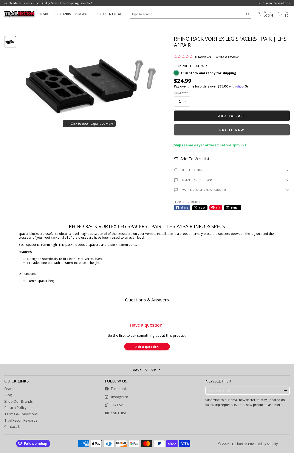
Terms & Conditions (21, 414)
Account (264, 14)
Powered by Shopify (263, 443)
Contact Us (13, 426)
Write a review (226, 57)
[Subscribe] (286, 391)
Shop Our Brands (18, 401)
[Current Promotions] (274, 3)
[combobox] (186, 14)
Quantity (181, 93)
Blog (8, 395)
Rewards (85, 14)
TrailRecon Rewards (20, 420)
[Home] (19, 14)
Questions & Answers (147, 300)
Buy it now (231, 129)
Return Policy (15, 407)
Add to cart (231, 116)
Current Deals (111, 14)
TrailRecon (239, 443)
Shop (47, 14)
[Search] (247, 14)
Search (9, 389)
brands (65, 14)
